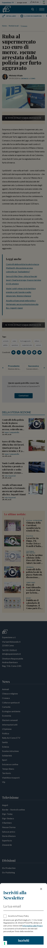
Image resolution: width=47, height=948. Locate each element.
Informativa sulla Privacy (32, 926)
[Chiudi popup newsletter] (41, 889)
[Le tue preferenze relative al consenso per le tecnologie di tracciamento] (4, 943)
